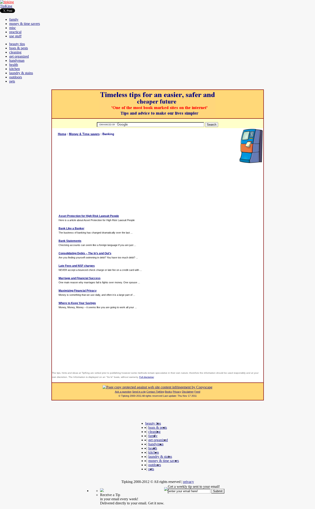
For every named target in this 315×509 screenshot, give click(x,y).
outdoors (15, 77)
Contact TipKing (155, 391)
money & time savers (24, 24)
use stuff (15, 36)
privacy (188, 482)
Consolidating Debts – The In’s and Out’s (85, 253)
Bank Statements (70, 241)
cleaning (15, 52)
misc (12, 28)
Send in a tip (139, 391)
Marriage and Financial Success (80, 278)
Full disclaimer (146, 377)
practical (15, 32)
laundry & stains (21, 73)
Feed (197, 391)
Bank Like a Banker (71, 228)
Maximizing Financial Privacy (78, 290)
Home (62, 134)
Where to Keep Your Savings (77, 303)
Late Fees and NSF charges (77, 265)
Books (168, 391)
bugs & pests (18, 48)
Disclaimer (188, 391)
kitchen (14, 69)
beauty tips (17, 44)
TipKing (6, 6)
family (13, 19)
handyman (16, 60)
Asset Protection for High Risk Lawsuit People (89, 216)
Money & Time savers (84, 134)
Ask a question (123, 391)
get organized (19, 56)
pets (12, 81)
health (13, 65)
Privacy (177, 391)
